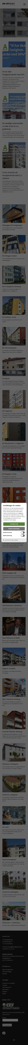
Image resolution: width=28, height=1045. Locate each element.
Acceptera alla (14, 524)
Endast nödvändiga (14, 528)
